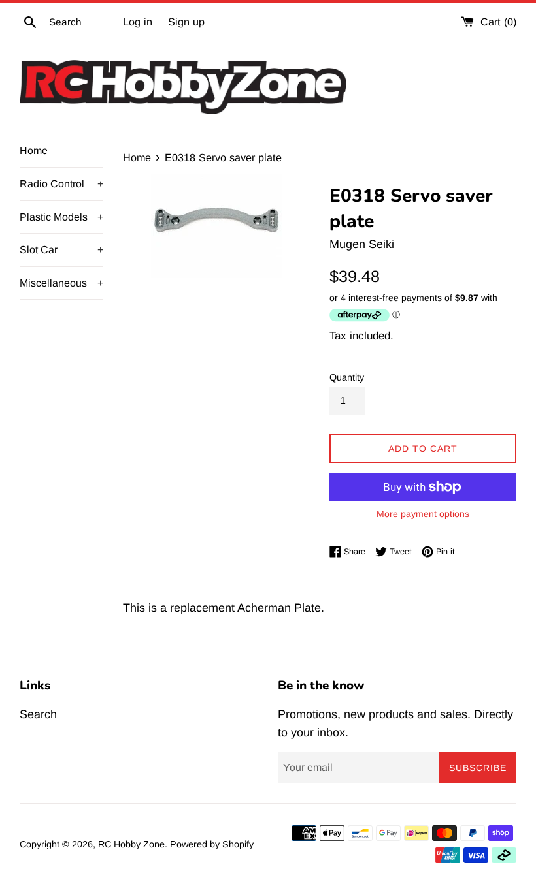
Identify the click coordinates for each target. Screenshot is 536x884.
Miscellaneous (61, 283)
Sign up (186, 21)
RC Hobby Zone (131, 844)
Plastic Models (61, 217)
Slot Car (61, 249)
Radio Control (61, 183)
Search (38, 714)
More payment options (423, 514)
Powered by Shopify (212, 844)
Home (34, 150)
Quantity (346, 377)
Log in (137, 21)
